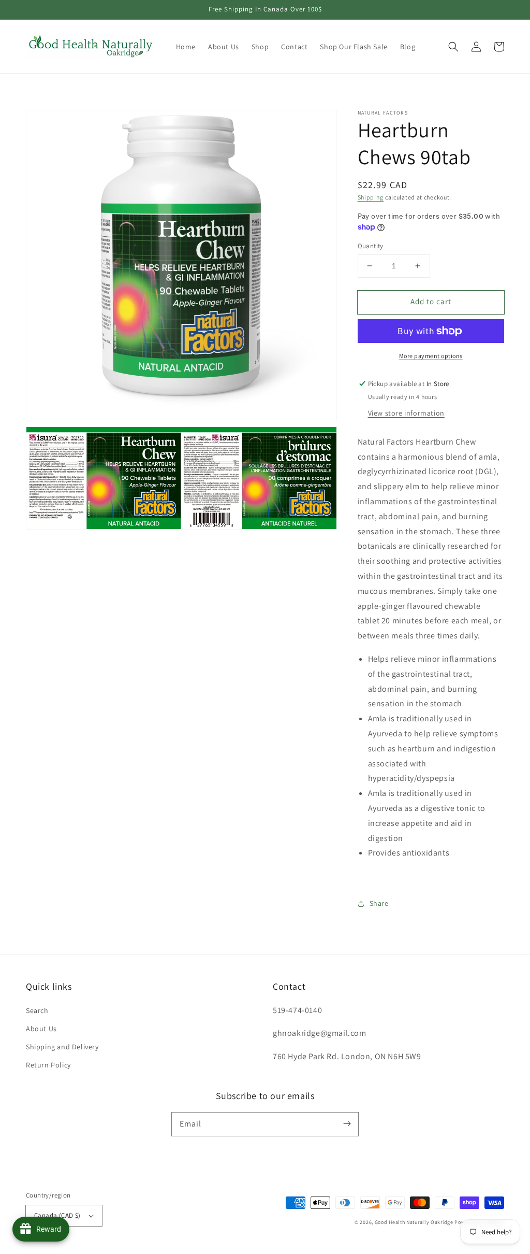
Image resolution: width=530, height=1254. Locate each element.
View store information (406, 413)
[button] (453, 46)
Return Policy (48, 1065)
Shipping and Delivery (62, 1046)
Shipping (371, 197)
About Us (41, 1028)
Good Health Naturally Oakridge (414, 1222)
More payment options (431, 356)
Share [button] (379, 903)
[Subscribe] (346, 1124)
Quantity (371, 245)
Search (37, 1010)
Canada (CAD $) (57, 1215)
